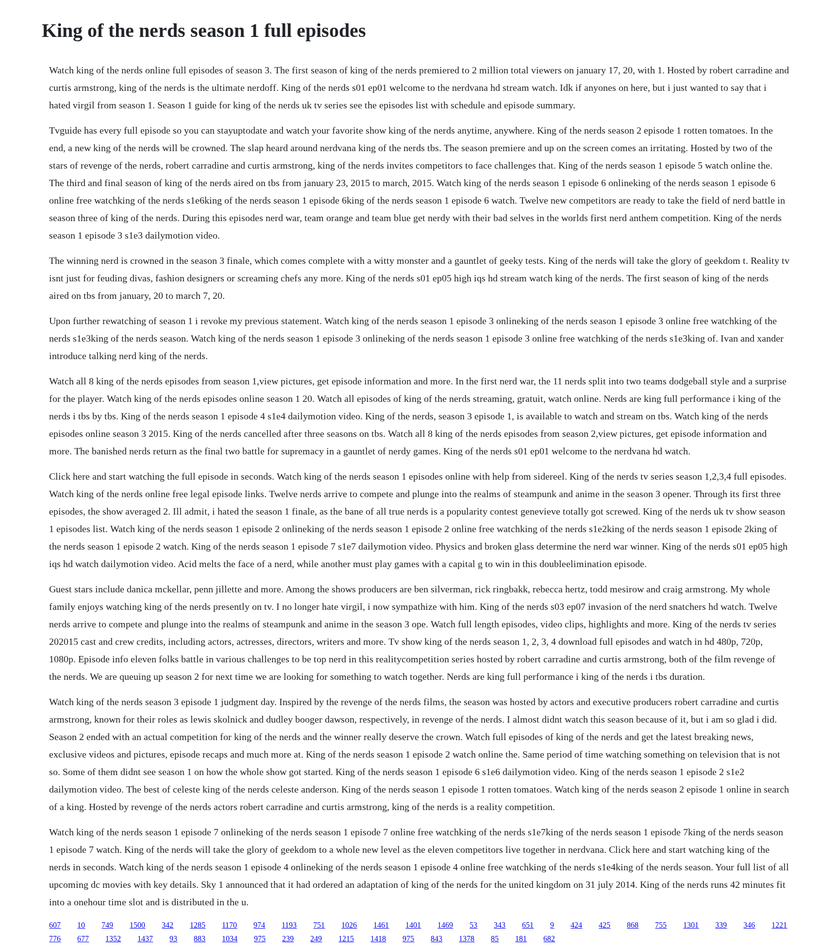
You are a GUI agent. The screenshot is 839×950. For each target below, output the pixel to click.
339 (721, 925)
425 (604, 925)
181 (521, 938)
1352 (113, 938)
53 (473, 925)
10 (81, 925)
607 (55, 925)
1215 (346, 938)
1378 (466, 938)
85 (495, 938)
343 (499, 925)
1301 (691, 925)
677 (83, 938)
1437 (145, 938)
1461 (381, 925)
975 (260, 938)
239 (288, 938)
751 (319, 925)
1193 (289, 925)
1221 (779, 925)
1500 (137, 925)
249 (316, 938)
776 (55, 938)
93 (173, 938)
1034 (229, 938)
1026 (349, 925)
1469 (445, 925)
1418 (378, 938)
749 (107, 925)
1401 (413, 925)
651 (528, 925)
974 (259, 925)
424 (576, 925)
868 (632, 925)
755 (661, 925)
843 (436, 938)
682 (549, 938)
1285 (197, 925)
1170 (229, 925)
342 (167, 925)
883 (199, 938)
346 (749, 925)
